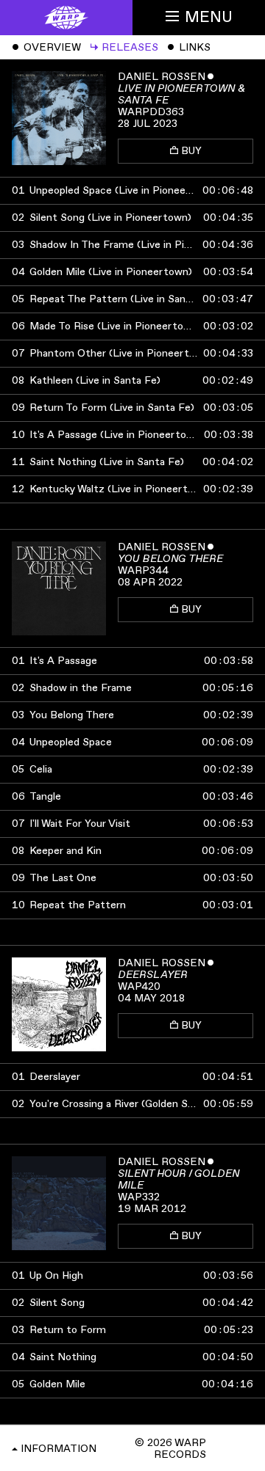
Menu (209, 17)
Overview (46, 47)
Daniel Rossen (161, 76)
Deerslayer (153, 975)
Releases (124, 47)
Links (189, 47)
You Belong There (170, 559)
